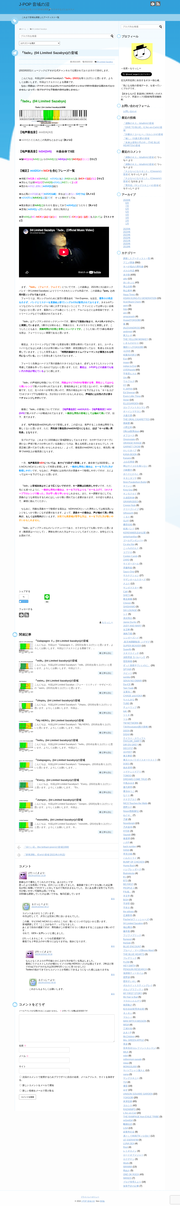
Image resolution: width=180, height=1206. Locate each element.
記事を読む (107, 653)
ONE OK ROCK (131, 1174)
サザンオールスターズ (134, 579)
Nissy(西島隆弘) (131, 811)
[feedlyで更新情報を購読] (152, 3)
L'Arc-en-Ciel (129, 1113)
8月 (127, 203)
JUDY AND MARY (132, 626)
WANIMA (127, 1167)
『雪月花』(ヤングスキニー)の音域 (140, 185)
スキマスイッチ (131, 653)
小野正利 (127, 427)
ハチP (126, 842)
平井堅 (126, 903)
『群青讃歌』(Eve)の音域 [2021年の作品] (44, 854)
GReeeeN (128, 513)
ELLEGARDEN (131, 403)
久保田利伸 (128, 498)
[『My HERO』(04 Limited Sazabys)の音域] (26, 726)
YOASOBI (128, 1097)
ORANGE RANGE (132, 443)
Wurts (126, 1163)
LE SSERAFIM (130, 1140)
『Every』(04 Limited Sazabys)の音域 (56, 780)
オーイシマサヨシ (132, 411)
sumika (126, 677)
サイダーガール (131, 563)
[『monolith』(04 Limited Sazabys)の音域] (26, 825)
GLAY (126, 521)
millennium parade (132, 1059)
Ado (125, 309)
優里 (125, 1086)
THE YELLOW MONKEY (135, 339)
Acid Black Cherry (132, 302)
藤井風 (126, 931)
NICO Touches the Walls (135, 803)
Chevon (127, 603)
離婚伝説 (127, 1124)
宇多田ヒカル (130, 373)
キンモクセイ (130, 493)
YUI (125, 1082)
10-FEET (127, 752)
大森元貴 (127, 415)
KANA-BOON (130, 454)
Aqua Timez (129, 294)
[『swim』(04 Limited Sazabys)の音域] (26, 686)
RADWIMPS (129, 1109)
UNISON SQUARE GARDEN (138, 1094)
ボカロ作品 (128, 270)
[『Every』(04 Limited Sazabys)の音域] (26, 786)
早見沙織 (127, 854)
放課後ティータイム (133, 973)
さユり (126, 583)
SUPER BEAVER (132, 646)
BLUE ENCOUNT (132, 946)
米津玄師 (127, 1101)
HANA (126, 850)
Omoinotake (129, 439)
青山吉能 (127, 286)
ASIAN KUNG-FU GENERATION (140, 298)
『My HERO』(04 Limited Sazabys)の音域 (59, 720)
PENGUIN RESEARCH (135, 969)
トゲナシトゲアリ (132, 771)
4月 (127, 215)
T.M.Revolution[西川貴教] (135, 727)
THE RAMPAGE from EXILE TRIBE (141, 1116)
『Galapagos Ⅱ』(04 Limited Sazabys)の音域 (61, 640)
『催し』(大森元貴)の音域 (136, 138)
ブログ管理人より (132, 1182)
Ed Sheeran (129, 392)
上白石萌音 (128, 462)
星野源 (126, 977)
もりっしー (107, 622)
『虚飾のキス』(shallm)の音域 (138, 123)
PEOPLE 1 (128, 888)
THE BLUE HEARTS (133, 954)
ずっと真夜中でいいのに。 (136, 665)
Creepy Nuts (129, 505)
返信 (113, 899)
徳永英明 (127, 767)
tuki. (125, 711)
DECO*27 (128, 748)
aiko (125, 278)
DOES (126, 764)
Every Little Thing (132, 396)
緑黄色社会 (128, 1132)
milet (125, 1055)
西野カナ (127, 807)
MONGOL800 (130, 1066)
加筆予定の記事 (131, 1186)
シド (125, 614)
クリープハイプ (131, 509)
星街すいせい (130, 981)
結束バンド (128, 528)
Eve (125, 359)
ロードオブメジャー (133, 1155)
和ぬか (126, 1170)
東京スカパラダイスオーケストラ (140, 760)
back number (129, 846)
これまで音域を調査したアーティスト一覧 (41, 17)
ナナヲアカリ (130, 799)
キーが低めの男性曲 (133, 266)
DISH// (126, 734)
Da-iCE (127, 684)
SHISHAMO (129, 606)
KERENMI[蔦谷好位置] (134, 533)
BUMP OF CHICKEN (133, 862)
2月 (127, 221)
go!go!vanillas (130, 536)
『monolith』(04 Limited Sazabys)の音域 (58, 819)
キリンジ (127, 486)
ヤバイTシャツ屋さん (134, 1070)
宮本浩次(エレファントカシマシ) (139, 1048)
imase (126, 362)
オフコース (128, 435)
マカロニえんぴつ (132, 1001)
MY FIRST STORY (132, 993)
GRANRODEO (130, 501)
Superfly (127, 649)
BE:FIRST (128, 884)
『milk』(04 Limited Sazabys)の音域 (55, 660)
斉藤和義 (127, 568)
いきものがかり (131, 343)
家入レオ (127, 335)
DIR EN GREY (130, 745)
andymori (127, 331)
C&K (125, 591)
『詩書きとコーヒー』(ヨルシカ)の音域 (143, 134)
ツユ (125, 719)
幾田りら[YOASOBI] (133, 347)
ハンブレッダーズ (132, 869)
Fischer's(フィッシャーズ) (136, 919)
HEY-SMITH (129, 965)
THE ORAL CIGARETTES (136, 419)
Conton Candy (130, 556)
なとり (126, 795)
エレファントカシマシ (134, 407)
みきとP (127, 1032)
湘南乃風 (127, 633)
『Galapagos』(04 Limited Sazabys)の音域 (59, 760)
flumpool (127, 939)
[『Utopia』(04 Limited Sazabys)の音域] (26, 706)
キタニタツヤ (130, 478)
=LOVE (126, 351)
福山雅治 (127, 927)
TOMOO (127, 775)
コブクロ (127, 552)
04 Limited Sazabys (105, 62)
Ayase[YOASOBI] (132, 320)
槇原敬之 (127, 1005)
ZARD (126, 560)
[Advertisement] (67, 565)
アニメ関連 (128, 262)
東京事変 (127, 756)
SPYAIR (127, 669)
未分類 (126, 275)
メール (24, 1056)
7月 (127, 206)
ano (125, 313)
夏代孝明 (127, 787)
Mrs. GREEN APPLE (133, 1040)
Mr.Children (129, 1036)
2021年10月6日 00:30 (43, 954)
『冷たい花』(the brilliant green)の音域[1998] (46, 847)
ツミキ (126, 715)
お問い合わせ (130, 111)
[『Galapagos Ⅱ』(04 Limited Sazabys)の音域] (26, 647)
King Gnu (128, 490)
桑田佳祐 (127, 524)
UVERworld (129, 370)
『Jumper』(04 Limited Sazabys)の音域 (57, 799)
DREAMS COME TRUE (135, 779)
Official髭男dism (131, 431)
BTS (125, 880)
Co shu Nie (128, 544)
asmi (125, 305)
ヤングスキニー (131, 1078)
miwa (126, 1063)
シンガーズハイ (131, 638)
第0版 (102, 1201)
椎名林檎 (127, 599)
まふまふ (127, 1013)
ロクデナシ (128, 1159)
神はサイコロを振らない (135, 466)
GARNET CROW (131, 446)
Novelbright (129, 823)
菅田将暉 (127, 661)
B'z (124, 877)
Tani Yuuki (128, 688)
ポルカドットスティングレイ (137, 985)
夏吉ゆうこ (128, 791)
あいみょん (128, 282)
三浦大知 (127, 1028)
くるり (126, 517)
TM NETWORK (131, 723)
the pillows (128, 911)
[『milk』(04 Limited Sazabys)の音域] (26, 666)
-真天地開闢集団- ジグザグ (136, 642)
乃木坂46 (127, 827)
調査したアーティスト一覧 (136, 258)
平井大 (126, 907)
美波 (125, 1044)
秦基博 (126, 838)
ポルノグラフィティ (133, 989)
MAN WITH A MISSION (134, 1021)
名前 (22, 1045)
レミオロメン (130, 1151)
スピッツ (127, 673)
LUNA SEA (128, 1143)
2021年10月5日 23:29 (37, 876)
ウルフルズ (128, 381)
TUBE (126, 703)
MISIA (126, 1025)
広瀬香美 (127, 915)
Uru (125, 377)
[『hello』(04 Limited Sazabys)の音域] (26, 746)
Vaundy (127, 834)
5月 (127, 212)
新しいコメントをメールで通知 (38, 1085)
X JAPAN (128, 389)
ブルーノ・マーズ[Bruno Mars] (138, 950)
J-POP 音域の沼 (34, 4)
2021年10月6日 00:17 (40, 907)
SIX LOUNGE (130, 610)
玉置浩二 (127, 692)
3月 (127, 218)
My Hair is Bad (130, 997)
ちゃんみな (128, 699)
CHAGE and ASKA (132, 696)
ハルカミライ (130, 858)
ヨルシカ (127, 1105)
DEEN (126, 731)
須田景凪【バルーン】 (134, 657)
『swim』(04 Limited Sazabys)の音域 (56, 680)
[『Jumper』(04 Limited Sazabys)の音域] (26, 806)
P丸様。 (127, 892)
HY (124, 385)
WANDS (127, 1178)
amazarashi (129, 316)
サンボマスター (131, 587)
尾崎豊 (126, 423)
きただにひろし (131, 474)
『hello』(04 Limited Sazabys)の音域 (56, 740)
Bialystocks (129, 873)
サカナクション (131, 575)
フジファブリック (132, 935)
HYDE (126, 831)
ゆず (125, 1090)
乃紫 (125, 819)
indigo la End (129, 366)
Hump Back (129, 865)
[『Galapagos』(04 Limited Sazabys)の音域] (26, 766)
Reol (125, 1147)
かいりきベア (130, 450)
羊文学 (126, 896)
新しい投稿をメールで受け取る (38, 1090)
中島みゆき (128, 783)
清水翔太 (127, 618)
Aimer (126, 400)
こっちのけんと (131, 548)
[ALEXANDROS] (131, 328)
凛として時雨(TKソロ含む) (136, 1136)
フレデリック (130, 958)
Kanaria (127, 458)
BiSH (126, 900)
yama (126, 1074)
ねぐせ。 (127, 815)
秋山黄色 (127, 290)
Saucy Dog (128, 571)
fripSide (127, 943)
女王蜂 (126, 629)
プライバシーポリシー (90, 1197)
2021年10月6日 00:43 (47, 983)
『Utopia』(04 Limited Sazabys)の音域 (57, 700)
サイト (22, 1066)
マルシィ (127, 1017)
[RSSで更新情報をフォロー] (158, 3)
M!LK (125, 1052)
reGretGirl (128, 1120)
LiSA (125, 1128)
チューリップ (130, 707)
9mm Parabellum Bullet (135, 482)
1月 (127, 224)
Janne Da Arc (130, 622)
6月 (127, 209)
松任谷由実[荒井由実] (134, 1009)
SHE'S (126, 595)
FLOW (126, 962)
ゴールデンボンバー (133, 540)
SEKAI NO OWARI (132, 681)
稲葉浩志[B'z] (129, 355)
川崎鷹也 (127, 470)
